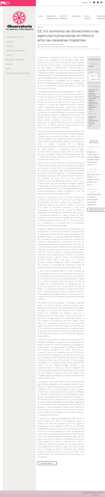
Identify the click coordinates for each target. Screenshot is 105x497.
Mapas (8, 55)
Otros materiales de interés (18, 73)
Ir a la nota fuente (45, 463)
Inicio (41, 16)
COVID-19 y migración (63, 17)
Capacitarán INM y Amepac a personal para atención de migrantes (93, 199)
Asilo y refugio (88, 17)
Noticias (9, 41)
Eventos (9, 64)
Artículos (10, 46)
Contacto (85, 2)
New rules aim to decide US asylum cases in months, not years (93, 179)
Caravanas (76, 16)
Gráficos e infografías (15, 50)
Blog (8, 68)
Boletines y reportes (15, 59)
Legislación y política (15, 37)
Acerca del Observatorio (52, 17)
